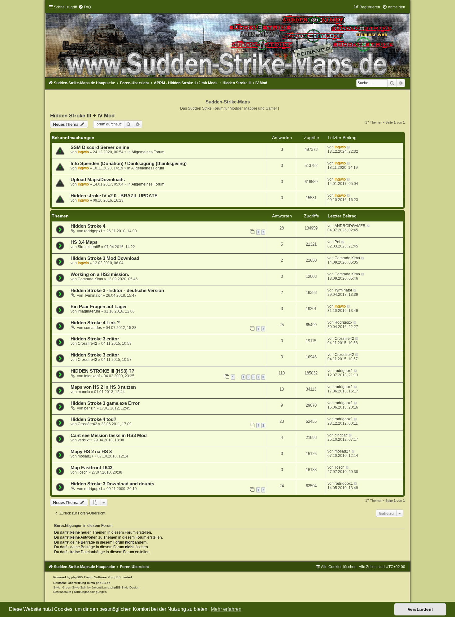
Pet (337, 242)
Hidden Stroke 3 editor (95, 338)
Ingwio (83, 152)
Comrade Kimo (347, 258)
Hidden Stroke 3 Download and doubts (112, 483)
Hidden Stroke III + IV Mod (82, 115)
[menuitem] (84, 7)
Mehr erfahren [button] (226, 609)
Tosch (83, 472)
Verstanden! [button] (420, 609)
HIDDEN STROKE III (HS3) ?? (102, 371)
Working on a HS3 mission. (100, 274)
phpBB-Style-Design (124, 587)
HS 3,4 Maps (84, 242)
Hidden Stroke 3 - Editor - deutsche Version (117, 290)
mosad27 (85, 456)
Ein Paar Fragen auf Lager (99, 306)
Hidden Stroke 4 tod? (93, 419)
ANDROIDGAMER (350, 226)
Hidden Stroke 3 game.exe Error (105, 403)
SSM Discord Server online (100, 147)
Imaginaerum (89, 311)
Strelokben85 (89, 247)
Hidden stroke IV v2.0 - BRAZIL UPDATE (114, 195)
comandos (93, 328)
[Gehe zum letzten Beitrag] (349, 147)
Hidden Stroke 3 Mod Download (105, 258)
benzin (90, 408)
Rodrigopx (343, 322)
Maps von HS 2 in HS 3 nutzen (103, 387)
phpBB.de (103, 582)
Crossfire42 (87, 343)
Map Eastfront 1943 (91, 467)
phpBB (76, 577)
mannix (84, 392)
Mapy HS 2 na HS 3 (91, 451)
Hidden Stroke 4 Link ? (95, 322)
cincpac (341, 435)
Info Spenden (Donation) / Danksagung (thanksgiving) (129, 163)
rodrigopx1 (93, 231)
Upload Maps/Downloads (98, 179)
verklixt (83, 440)
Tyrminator (93, 295)
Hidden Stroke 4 (88, 226)
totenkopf (92, 376)
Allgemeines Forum (148, 152)
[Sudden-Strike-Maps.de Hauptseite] (227, 41)
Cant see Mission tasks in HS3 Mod (109, 435)
